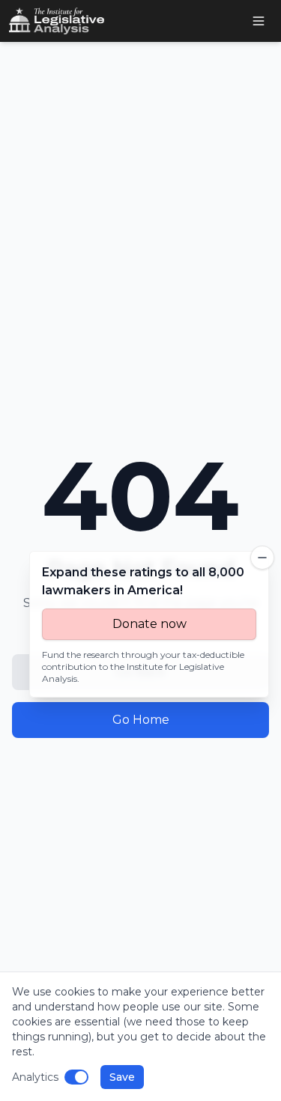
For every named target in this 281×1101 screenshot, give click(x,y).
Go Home (140, 720)
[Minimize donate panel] (262, 558)
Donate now (149, 624)
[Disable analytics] (76, 1077)
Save (122, 1077)
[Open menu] (258, 20)
